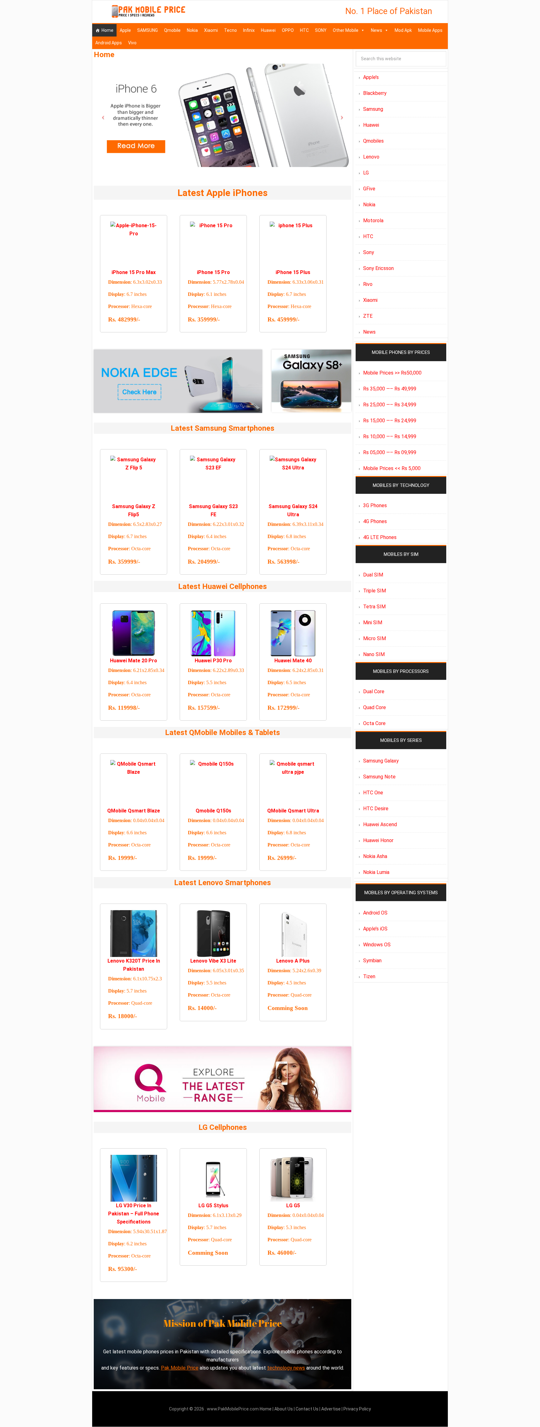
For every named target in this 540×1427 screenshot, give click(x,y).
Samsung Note (379, 777)
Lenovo (371, 157)
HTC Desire (375, 809)
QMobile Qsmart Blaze (133, 811)
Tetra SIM (374, 607)
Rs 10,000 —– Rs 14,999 (389, 436)
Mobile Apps (430, 30)
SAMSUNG (147, 30)
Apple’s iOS (375, 929)
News (376, 30)
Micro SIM (374, 638)
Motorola (373, 220)
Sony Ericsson (378, 268)
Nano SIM (374, 654)
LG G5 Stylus (213, 1206)
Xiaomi (211, 30)
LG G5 (293, 1206)
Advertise (331, 1408)
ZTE (367, 316)
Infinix (249, 30)
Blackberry (375, 93)
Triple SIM (374, 591)
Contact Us (307, 1408)
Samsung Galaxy (381, 761)
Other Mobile (345, 30)
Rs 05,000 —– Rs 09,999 (389, 452)
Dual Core (373, 691)
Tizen (369, 976)
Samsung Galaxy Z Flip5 (133, 510)
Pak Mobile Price (179, 1368)
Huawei (268, 30)
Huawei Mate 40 (293, 661)
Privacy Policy (357, 1408)
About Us (284, 1408)
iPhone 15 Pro (213, 272)
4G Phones (375, 521)
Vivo (132, 42)
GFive (369, 189)
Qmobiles (373, 141)
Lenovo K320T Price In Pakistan (134, 965)
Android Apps (108, 42)
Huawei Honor (378, 840)
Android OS (375, 913)
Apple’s (371, 77)
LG (366, 173)
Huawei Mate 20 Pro (133, 661)
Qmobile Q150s (213, 811)
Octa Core (374, 723)
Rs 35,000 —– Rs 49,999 (389, 389)
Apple (125, 30)
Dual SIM (373, 575)
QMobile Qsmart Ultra (293, 811)
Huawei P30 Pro (213, 661)
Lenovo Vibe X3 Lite (213, 961)
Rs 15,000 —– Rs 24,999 (389, 421)
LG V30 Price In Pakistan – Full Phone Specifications (133, 1214)
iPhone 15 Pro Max (134, 272)
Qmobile (172, 30)
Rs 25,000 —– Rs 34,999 (389, 405)
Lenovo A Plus (293, 961)
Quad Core (374, 707)
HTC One (373, 793)
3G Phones (375, 505)
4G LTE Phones (380, 537)
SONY (321, 30)
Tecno (230, 30)
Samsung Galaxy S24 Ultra (293, 510)
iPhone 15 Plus (293, 272)
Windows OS (377, 945)
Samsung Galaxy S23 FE (213, 510)
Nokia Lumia (376, 872)
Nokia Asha (375, 856)
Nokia (192, 30)
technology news (286, 1368)
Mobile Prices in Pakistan (148, 12)
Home (107, 30)
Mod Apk (403, 30)
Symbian (372, 961)
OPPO (288, 30)
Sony (368, 252)
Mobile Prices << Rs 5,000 (392, 468)
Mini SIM (372, 622)
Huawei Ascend (380, 824)
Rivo (367, 284)
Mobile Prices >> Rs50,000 (392, 373)
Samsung (373, 109)
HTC (304, 30)
